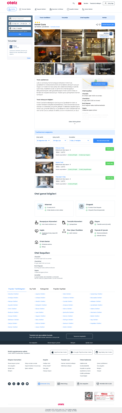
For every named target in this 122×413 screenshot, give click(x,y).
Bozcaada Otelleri (96, 298)
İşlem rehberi (29, 368)
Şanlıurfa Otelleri (68, 312)
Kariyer (99, 371)
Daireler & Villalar (57, 9)
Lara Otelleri (39, 312)
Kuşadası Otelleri (95, 323)
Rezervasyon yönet (54, 342)
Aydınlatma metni (85, 371)
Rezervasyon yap (108, 24)
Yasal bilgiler (83, 376)
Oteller (13, 9)
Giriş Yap (110, 3)
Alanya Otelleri (13, 301)
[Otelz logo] (12, 4)
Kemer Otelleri (13, 327)
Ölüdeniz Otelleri (68, 298)
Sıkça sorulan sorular (31, 363)
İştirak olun (89, 342)
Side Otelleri (67, 294)
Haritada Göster (100, 84)
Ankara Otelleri (40, 298)
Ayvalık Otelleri (13, 305)
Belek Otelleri (94, 316)
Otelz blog (63, 383)
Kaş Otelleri (94, 319)
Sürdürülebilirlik (84, 366)
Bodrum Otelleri (13, 312)
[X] (18, 383)
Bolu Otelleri (40, 319)
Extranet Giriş (45, 383)
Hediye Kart (46, 363)
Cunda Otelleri (67, 301)
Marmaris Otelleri (96, 312)
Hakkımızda (83, 363)
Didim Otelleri (67, 327)
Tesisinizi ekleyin (95, 3)
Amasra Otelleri (68, 305)
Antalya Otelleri (13, 298)
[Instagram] (13, 383)
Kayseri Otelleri (40, 316)
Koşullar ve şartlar (85, 368)
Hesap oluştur (47, 371)
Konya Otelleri (12, 316)
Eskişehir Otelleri (41, 305)
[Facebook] (9, 383)
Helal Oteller (89, 9)
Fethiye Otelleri (68, 319)
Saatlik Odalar (74, 9)
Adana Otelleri (95, 309)
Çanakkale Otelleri (96, 305)
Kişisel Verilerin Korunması (33, 366)
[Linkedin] (22, 383)
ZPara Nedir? (47, 366)
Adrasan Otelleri (95, 301)
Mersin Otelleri (68, 316)
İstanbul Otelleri (13, 294)
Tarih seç (110, 149)
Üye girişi (45, 368)
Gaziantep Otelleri (96, 294)
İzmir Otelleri (12, 309)
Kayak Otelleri (41, 9)
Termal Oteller (26, 9)
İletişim (73, 342)
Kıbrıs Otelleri (67, 309)
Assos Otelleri (40, 327)
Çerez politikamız (102, 363)
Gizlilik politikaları (85, 373)
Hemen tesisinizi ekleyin (68, 363)
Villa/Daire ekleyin (66, 366)
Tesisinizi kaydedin (80, 336)
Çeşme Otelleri (40, 294)
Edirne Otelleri (40, 323)
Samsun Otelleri (68, 323)
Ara (20, 34)
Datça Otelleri (12, 323)
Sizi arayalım (33, 342)
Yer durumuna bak (103, 140)
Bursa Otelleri (40, 309)
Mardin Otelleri (40, 301)
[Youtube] (27, 383)
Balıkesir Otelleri (13, 319)
